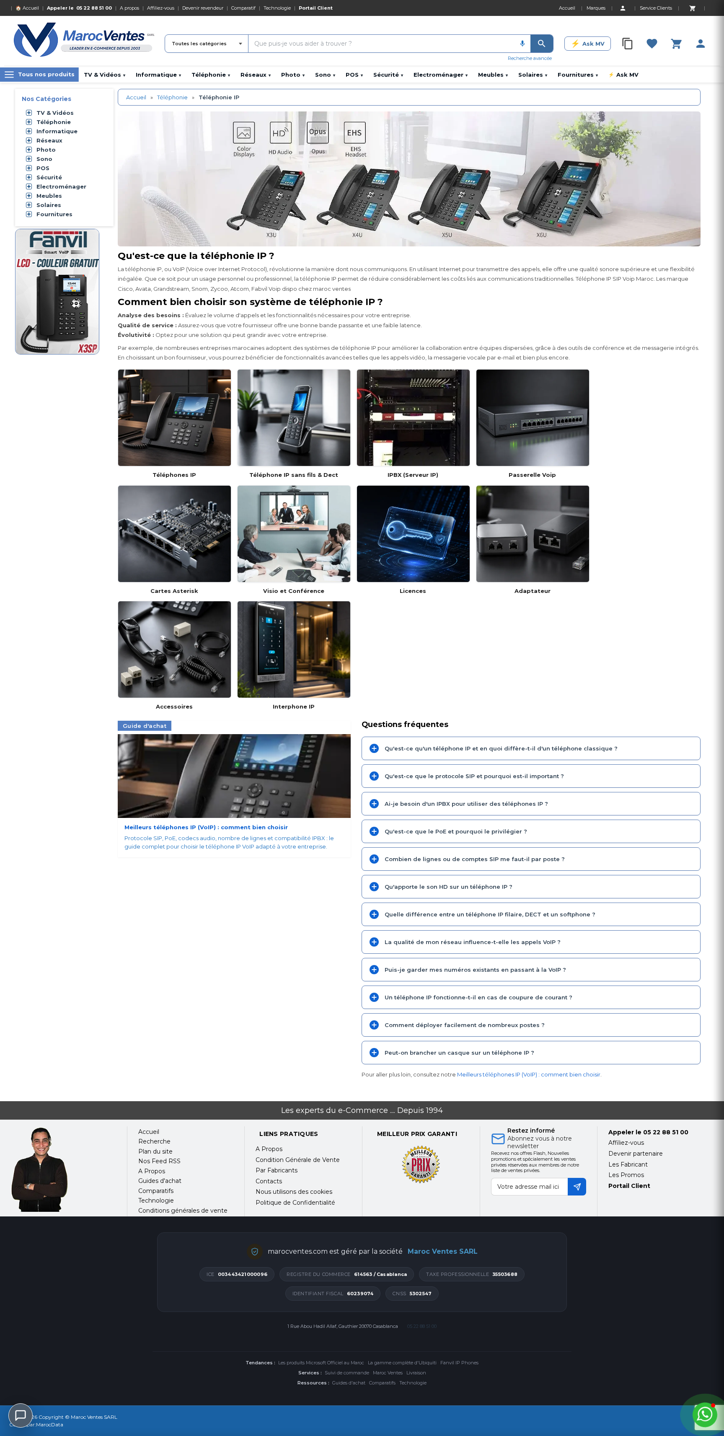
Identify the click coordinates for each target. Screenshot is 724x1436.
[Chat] (20, 1415)
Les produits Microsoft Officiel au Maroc (321, 1363)
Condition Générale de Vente (298, 1160)
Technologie (277, 8)
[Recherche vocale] (522, 44)
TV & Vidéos (104, 74)
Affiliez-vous (160, 8)
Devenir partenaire (635, 1153)
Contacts (269, 1181)
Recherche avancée (530, 58)
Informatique (158, 74)
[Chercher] (541, 43)
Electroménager (441, 74)
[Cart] (692, 8)
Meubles (493, 74)
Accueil (136, 97)
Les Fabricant (628, 1164)
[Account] (622, 8)
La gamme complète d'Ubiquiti (402, 1363)
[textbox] (381, 43)
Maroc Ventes (388, 1373)
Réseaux (255, 74)
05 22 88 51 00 (94, 8)
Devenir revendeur (202, 8)
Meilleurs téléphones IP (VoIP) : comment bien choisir (528, 1074)
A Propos (269, 1149)
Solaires (532, 74)
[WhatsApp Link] (705, 1415)
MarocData (49, 1424)
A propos (129, 8)
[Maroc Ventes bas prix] (84, 41)
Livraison (416, 1373)
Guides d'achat (348, 1383)
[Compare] (628, 44)
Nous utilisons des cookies (294, 1191)
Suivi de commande (347, 1373)
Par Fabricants (276, 1170)
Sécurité (388, 74)
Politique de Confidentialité (295, 1202)
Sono (325, 74)
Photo (293, 74)
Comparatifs (382, 1383)
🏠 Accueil (27, 8)
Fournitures (578, 74)
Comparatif (243, 8)
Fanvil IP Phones (459, 1363)
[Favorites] (652, 44)
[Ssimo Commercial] (62, 1169)
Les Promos (626, 1175)
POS (354, 74)
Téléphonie (210, 74)
